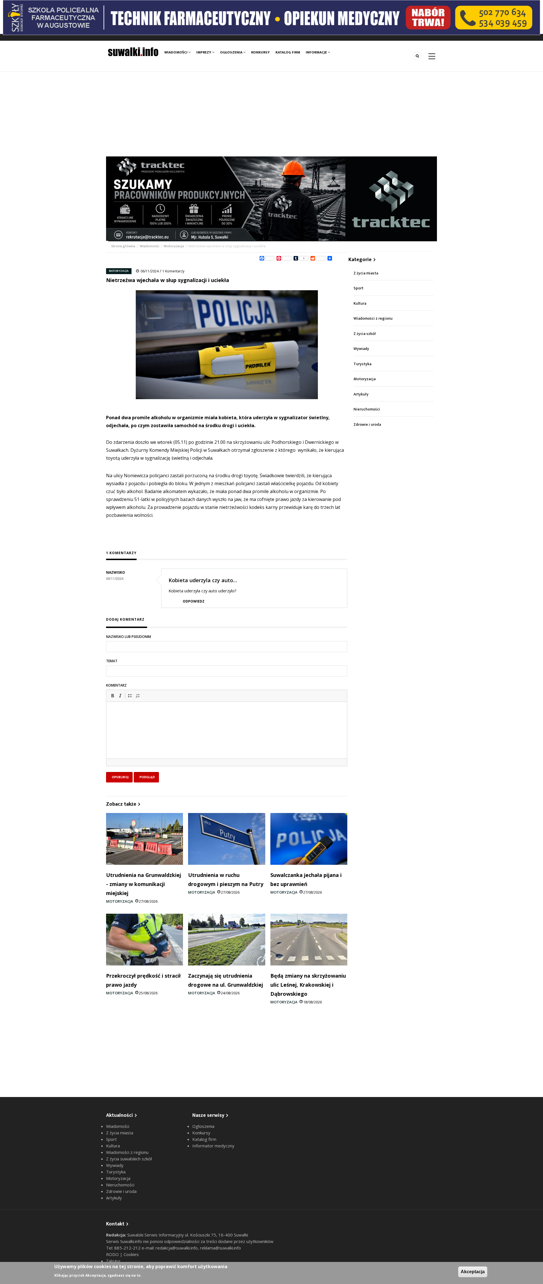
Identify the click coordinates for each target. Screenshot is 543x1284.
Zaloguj (113, 1261)
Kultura (360, 303)
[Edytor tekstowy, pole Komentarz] (226, 737)
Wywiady (361, 348)
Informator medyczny (213, 1145)
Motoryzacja (174, 246)
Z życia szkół (365, 333)
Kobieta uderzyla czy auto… (203, 580)
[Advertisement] (271, 114)
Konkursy (260, 52)
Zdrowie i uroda (367, 424)
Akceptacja (473, 1271)
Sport (358, 288)
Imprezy (204, 52)
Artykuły (361, 394)
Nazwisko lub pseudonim (128, 636)
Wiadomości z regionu (373, 318)
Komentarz (116, 685)
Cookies (131, 1254)
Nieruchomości (367, 409)
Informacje (317, 52)
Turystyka (362, 364)
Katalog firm (287, 52)
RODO (113, 1254)
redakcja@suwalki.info (177, 1248)
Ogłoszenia (231, 52)
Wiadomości (176, 52)
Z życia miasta (366, 273)
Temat (111, 661)
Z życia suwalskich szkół (129, 1159)
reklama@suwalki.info (220, 1248)
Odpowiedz (193, 601)
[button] (113, 695)
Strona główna (123, 246)
